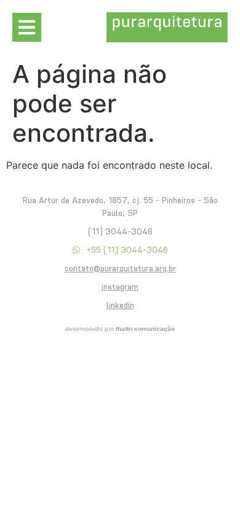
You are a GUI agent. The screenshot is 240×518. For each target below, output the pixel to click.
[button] (26, 27)
